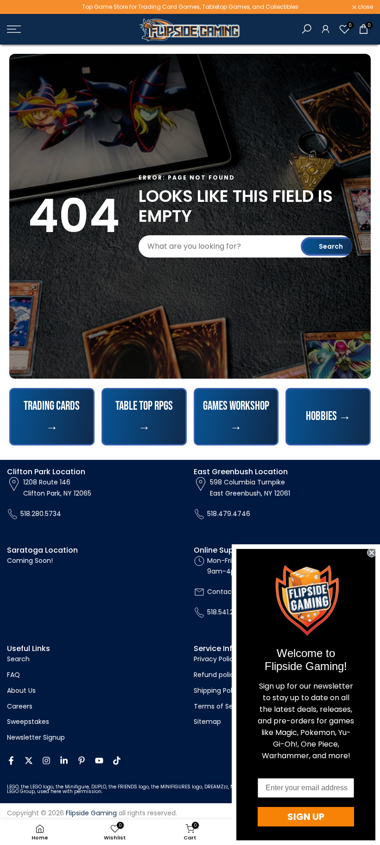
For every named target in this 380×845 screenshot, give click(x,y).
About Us (21, 690)
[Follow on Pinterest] (81, 760)
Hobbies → (328, 416)
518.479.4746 (228, 513)
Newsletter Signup (36, 737)
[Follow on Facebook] (11, 760)
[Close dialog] (371, 552)
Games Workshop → (236, 416)
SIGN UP (305, 816)
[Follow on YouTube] (99, 760)
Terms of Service (221, 706)
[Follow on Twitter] (29, 760)
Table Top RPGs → (144, 416)
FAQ (13, 674)
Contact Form (230, 591)
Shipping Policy (217, 690)
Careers (19, 706)
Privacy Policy (215, 659)
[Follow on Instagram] (46, 760)
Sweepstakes (28, 721)
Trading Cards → (52, 416)
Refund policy (216, 674)
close (19, 7)
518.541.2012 (225, 612)
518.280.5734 (40, 513)
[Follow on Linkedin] (64, 760)
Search (331, 246)
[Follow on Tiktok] (117, 760)
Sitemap (207, 721)
